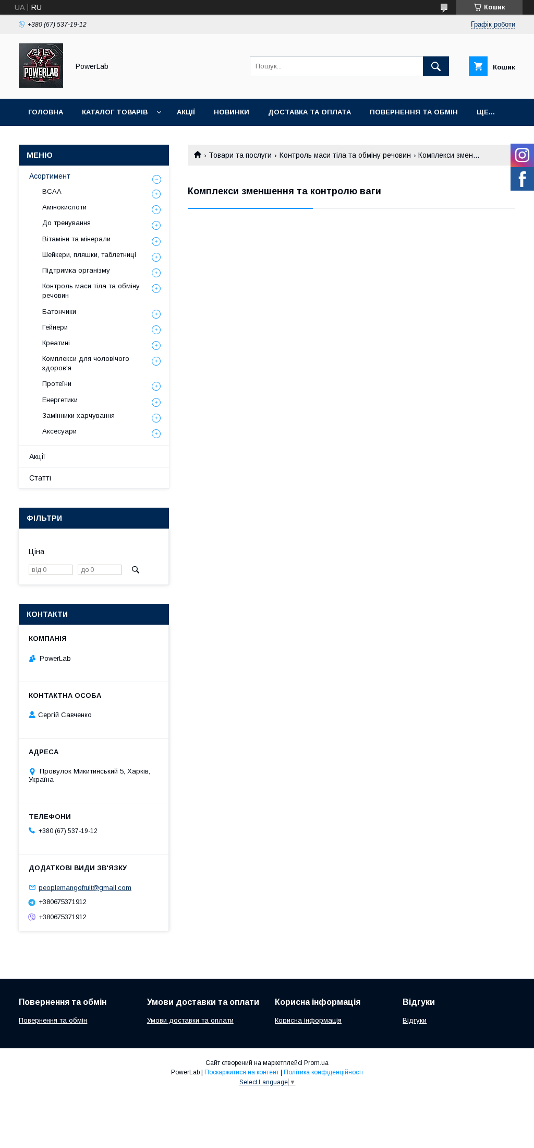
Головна (45, 112)
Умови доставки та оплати (190, 1020)
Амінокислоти (64, 207)
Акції (186, 112)
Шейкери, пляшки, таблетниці (89, 255)
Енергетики (60, 400)
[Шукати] (436, 66)
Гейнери (55, 327)
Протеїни (56, 384)
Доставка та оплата (309, 112)
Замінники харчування (78, 415)
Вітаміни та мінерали (76, 239)
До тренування (66, 223)
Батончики (59, 311)
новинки (231, 112)
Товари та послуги (240, 155)
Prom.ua (316, 1063)
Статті (40, 478)
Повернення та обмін (414, 112)
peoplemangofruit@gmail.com (85, 887)
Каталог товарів (115, 112)
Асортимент (49, 176)
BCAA (52, 191)
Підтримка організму (76, 270)
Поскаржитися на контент (241, 1072)
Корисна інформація (308, 1020)
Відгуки (415, 1020)
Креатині (56, 343)
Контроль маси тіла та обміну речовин (345, 155)
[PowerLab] (41, 85)
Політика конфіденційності (323, 1072)
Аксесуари (59, 431)
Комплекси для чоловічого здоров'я (85, 363)
